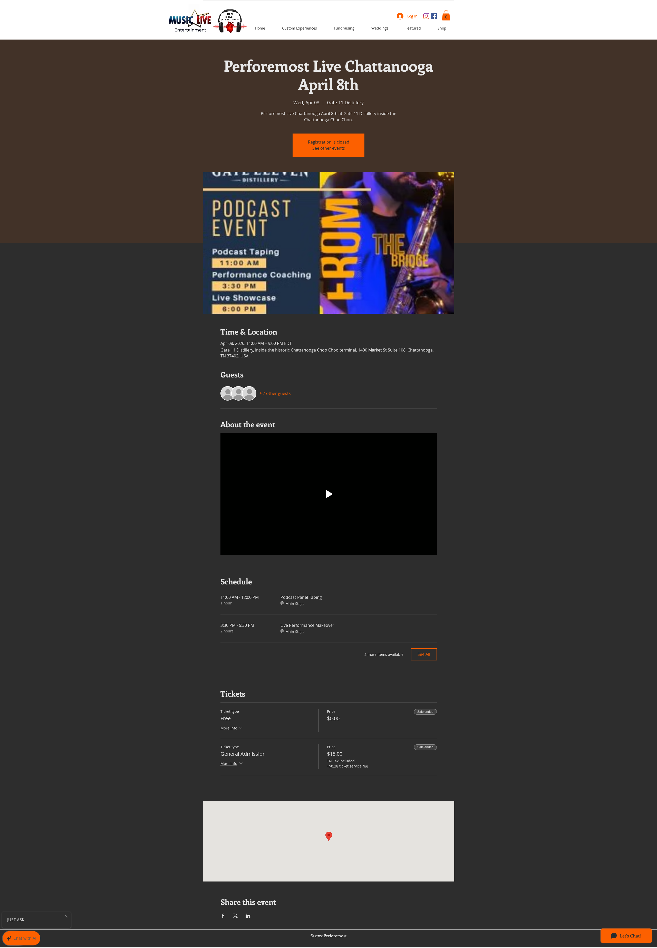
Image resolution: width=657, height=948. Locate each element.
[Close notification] (66, 916)
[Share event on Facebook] (222, 916)
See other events (328, 148)
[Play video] (328, 494)
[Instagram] (426, 16)
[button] (446, 15)
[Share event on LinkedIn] (248, 916)
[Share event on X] (235, 916)
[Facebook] (434, 16)
